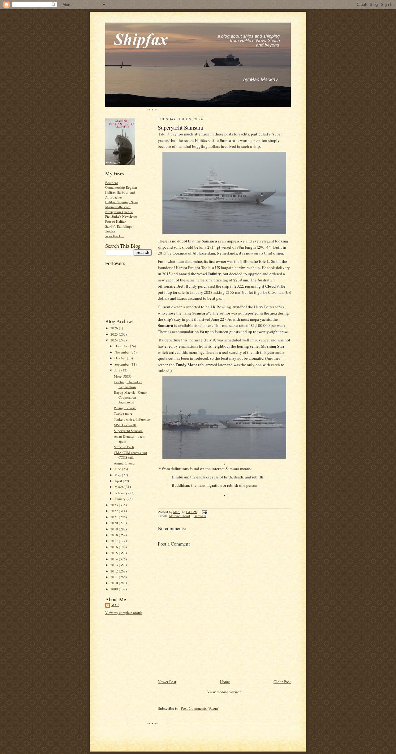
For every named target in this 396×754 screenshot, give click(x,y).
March (119, 486)
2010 (114, 582)
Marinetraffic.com (118, 206)
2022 (114, 510)
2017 (114, 540)
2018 (114, 535)
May (118, 475)
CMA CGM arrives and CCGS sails (130, 455)
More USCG (122, 376)
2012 (114, 571)
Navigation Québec (119, 211)
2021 (114, 517)
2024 (114, 340)
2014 (114, 559)
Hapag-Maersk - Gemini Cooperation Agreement (131, 397)
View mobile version (224, 692)
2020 (114, 523)
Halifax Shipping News (121, 201)
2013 (114, 565)
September (122, 364)
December (122, 346)
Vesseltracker (114, 235)
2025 (114, 334)
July (117, 370)
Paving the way (125, 407)
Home (225, 681)
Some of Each (124, 446)
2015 (114, 553)
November (122, 352)
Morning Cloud (179, 516)
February (121, 493)
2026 (114, 328)
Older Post (282, 681)
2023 (114, 505)
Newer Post (167, 681)
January (120, 498)
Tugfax (110, 231)
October (120, 358)
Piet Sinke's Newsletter (121, 216)
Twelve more (123, 413)
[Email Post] (204, 512)
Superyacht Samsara (128, 430)
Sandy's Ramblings (118, 226)
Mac (115, 605)
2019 (114, 529)
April (118, 480)
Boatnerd (111, 182)
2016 (114, 547)
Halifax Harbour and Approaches (120, 194)
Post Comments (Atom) (200, 708)
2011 (114, 577)
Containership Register (121, 187)
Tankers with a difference (132, 419)
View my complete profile (123, 612)
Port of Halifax (116, 221)
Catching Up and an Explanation (128, 384)
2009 (114, 589)
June (118, 468)
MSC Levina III (125, 424)
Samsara (200, 516)
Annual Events (124, 463)
